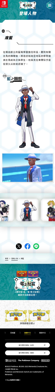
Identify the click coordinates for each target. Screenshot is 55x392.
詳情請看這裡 (26, 323)
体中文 (42, 333)
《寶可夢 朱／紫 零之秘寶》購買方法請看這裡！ (27, 293)
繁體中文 (27, 333)
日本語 (12, 333)
